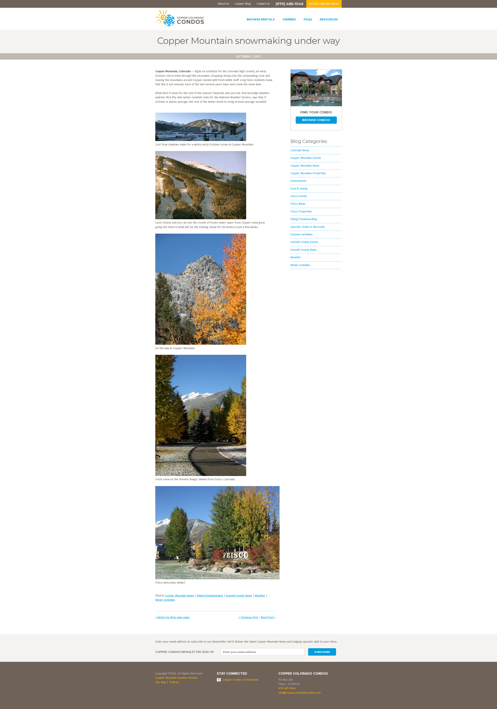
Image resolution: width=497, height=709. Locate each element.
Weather (260, 595)
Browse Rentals (261, 19)
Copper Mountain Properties (308, 173)
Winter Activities (165, 600)
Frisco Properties (301, 211)
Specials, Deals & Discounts (307, 227)
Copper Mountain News (179, 595)
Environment (298, 181)
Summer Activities (301, 234)
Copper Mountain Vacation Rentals (176, 677)
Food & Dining (299, 188)
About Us (223, 3)
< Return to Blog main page (172, 617)
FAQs (308, 19)
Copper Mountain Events (305, 158)
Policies (174, 682)
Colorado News (299, 150)
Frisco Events (298, 196)
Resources (329, 19)
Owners (289, 19)
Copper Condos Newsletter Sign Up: (184, 652)
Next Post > (268, 617)
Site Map (160, 682)
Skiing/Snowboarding (210, 595)
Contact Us (263, 3)
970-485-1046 (286, 688)
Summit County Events (304, 242)
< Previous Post (248, 617)
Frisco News (297, 203)
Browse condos (316, 120)
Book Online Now (324, 4)
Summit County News (239, 595)
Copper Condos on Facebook (240, 679)
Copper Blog (243, 3)
